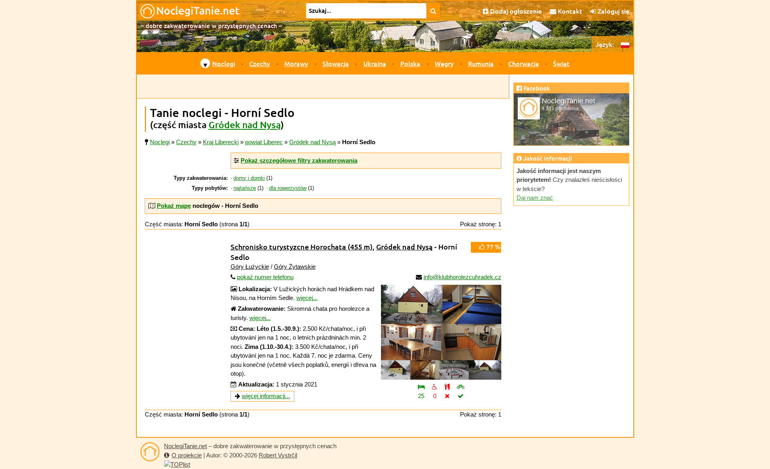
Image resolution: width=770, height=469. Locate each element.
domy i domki (249, 178)
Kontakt (569, 10)
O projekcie (187, 455)
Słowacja (335, 63)
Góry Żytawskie (295, 266)
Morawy (296, 63)
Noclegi (223, 63)
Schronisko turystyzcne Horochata (302, 246)
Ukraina (374, 63)
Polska (410, 63)
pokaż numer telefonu (265, 277)
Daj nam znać (535, 197)
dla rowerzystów (287, 188)
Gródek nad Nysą (245, 124)
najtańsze (244, 188)
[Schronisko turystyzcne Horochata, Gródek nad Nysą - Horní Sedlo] (441, 332)
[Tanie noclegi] (150, 452)
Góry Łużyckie (250, 266)
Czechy (259, 63)
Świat (561, 63)
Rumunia (481, 63)
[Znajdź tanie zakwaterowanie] (433, 11)
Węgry (444, 63)
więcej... (307, 297)
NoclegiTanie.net (185, 446)
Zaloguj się (612, 10)
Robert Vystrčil (278, 455)
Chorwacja (523, 63)
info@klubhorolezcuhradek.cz (462, 277)
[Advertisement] (322, 86)
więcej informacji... (266, 396)
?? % (492, 247)
